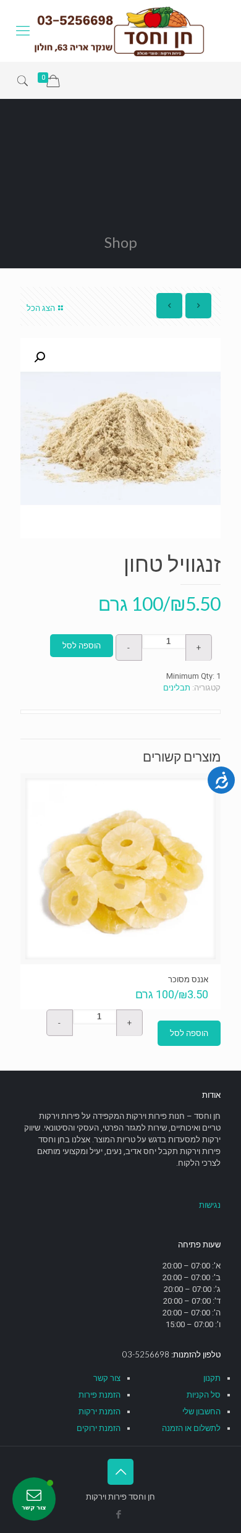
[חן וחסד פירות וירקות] (120, 31)
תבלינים (176, 687)
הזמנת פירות (99, 1394)
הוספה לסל (81, 645)
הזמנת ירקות (99, 1411)
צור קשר (106, 1378)
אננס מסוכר (188, 979)
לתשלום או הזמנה (191, 1428)
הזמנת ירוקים (98, 1428)
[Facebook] (118, 1514)
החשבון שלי (201, 1411)
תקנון (212, 1378)
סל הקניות (204, 1394)
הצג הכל (41, 308)
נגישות (210, 1205)
